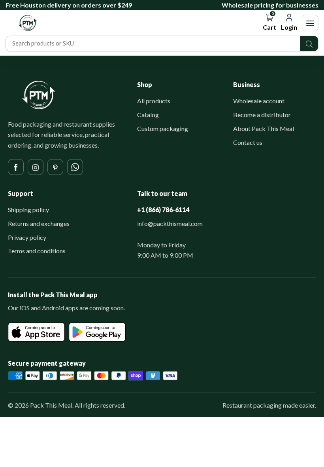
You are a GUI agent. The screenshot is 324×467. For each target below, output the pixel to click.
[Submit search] (309, 43)
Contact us (247, 142)
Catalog (148, 114)
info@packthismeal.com (170, 223)
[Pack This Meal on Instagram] (35, 167)
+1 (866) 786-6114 (163, 209)
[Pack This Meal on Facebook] (16, 167)
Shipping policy (28, 209)
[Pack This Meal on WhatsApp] (75, 167)
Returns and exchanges (39, 223)
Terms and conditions (37, 250)
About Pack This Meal (263, 128)
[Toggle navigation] (310, 23)
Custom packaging (162, 128)
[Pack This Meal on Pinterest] (55, 167)
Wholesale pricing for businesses (270, 5)
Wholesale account (258, 100)
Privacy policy (27, 237)
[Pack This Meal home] (39, 95)
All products (153, 100)
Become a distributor (262, 114)
